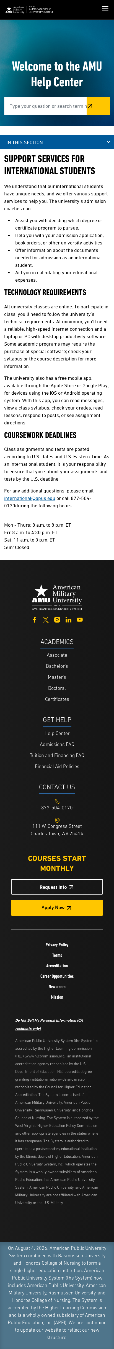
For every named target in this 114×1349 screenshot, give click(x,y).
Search (98, 106)
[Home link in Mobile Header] (29, 10)
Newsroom (57, 986)
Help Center (57, 733)
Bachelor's (57, 666)
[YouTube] (80, 619)
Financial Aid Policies (57, 766)
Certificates (57, 699)
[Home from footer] (57, 597)
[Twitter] (46, 619)
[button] (105, 9)
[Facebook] (34, 619)
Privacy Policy (57, 944)
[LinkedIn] (68, 619)
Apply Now (53, 908)
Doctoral (57, 688)
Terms (57, 955)
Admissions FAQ (57, 744)
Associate (57, 655)
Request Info (53, 887)
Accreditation (57, 965)
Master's (57, 677)
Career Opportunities (57, 976)
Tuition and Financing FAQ (57, 755)
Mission (57, 997)
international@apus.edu (29, 498)
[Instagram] (57, 619)
